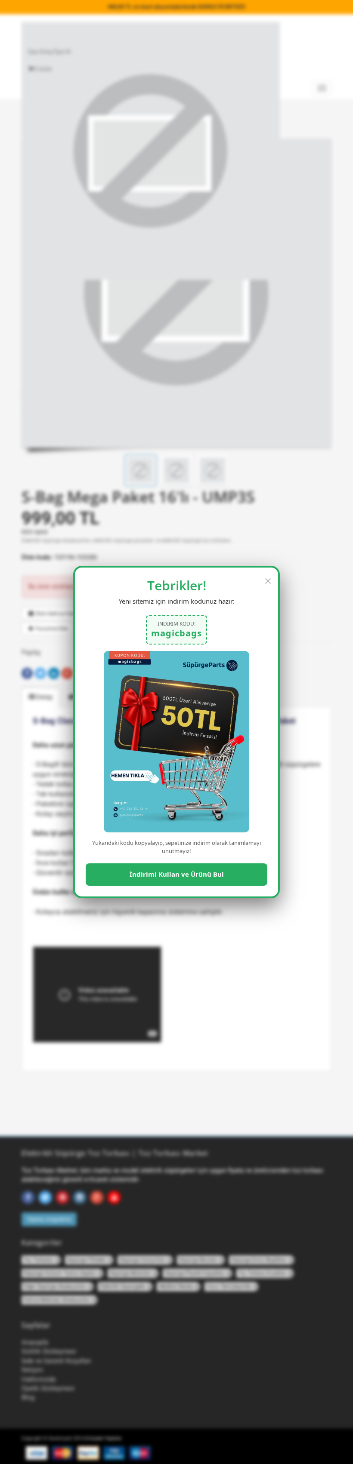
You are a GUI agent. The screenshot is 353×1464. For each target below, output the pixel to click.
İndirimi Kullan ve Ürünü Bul (177, 874)
